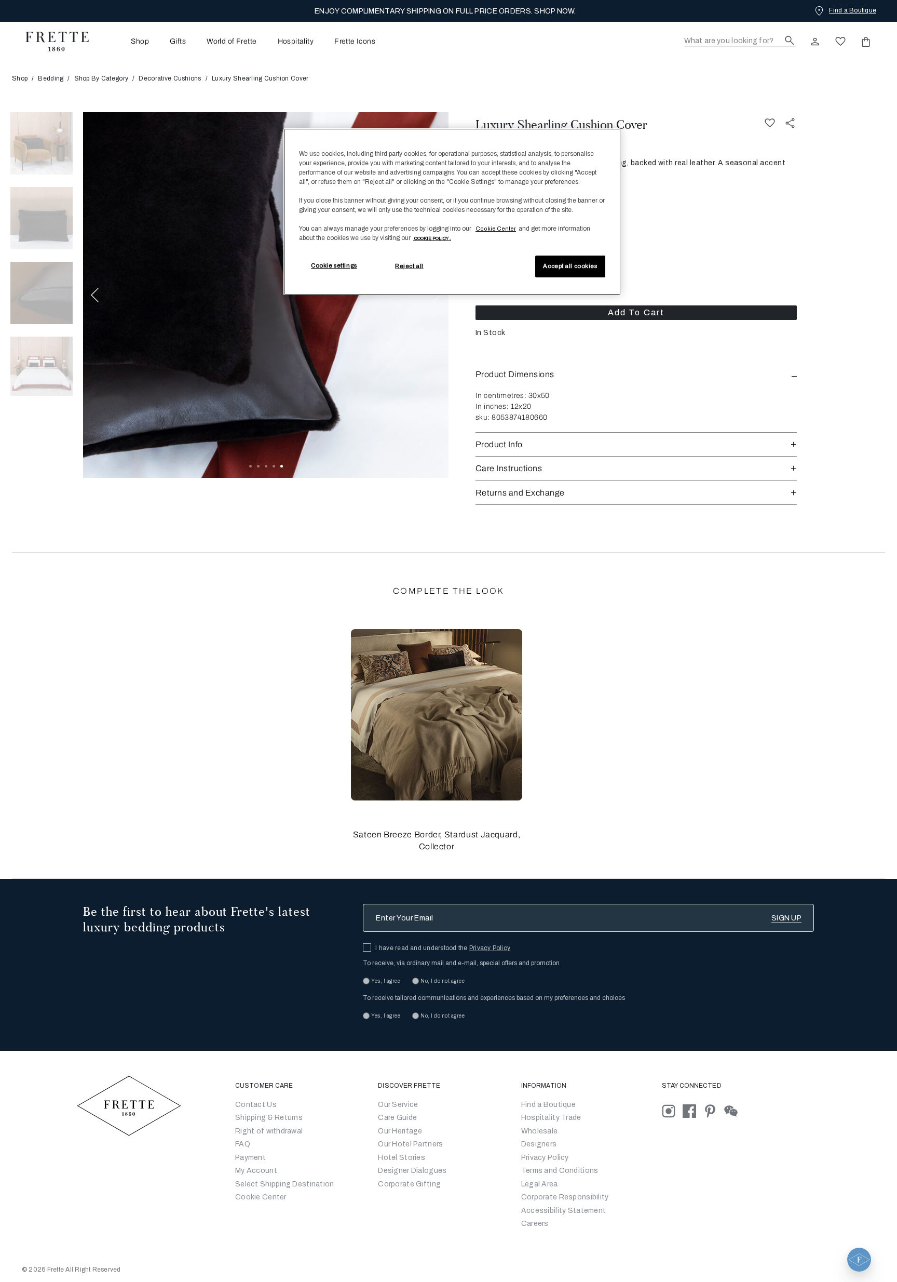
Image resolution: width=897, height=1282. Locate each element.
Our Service (398, 1105)
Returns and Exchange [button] (520, 492)
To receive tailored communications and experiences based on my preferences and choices (494, 997)
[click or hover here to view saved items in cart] (866, 41)
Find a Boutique (548, 1105)
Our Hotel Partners (410, 1144)
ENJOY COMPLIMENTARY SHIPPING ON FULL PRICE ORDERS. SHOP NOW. (445, 11)
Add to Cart (636, 312)
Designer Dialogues (412, 1170)
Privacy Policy (489, 948)
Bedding (50, 78)
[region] (452, 212)
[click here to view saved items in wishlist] (840, 41)
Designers (539, 1144)
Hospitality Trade (551, 1117)
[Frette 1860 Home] (52, 41)
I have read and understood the (442, 948)
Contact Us (256, 1105)
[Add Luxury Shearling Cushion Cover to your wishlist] (770, 123)
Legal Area (539, 1184)
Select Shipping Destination (284, 1184)
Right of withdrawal (269, 1131)
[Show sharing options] (790, 123)
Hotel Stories (401, 1157)
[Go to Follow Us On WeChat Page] (733, 1111)
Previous (95, 295)
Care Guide (397, 1117)
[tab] (41, 143)
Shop (20, 78)
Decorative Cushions (170, 78)
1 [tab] (250, 466)
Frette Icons (354, 41)
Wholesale (539, 1131)
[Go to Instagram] (672, 1111)
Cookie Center (261, 1197)
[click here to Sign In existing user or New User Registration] (815, 41)
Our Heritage (400, 1131)
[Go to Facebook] (693, 1111)
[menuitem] (125, 41)
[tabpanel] (265, 295)
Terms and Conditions (560, 1170)
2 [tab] (258, 466)
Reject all (409, 266)
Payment (250, 1157)
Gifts (178, 41)
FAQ (242, 1144)
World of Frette (231, 41)
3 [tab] (266, 466)
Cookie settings (334, 265)
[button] (636, 374)
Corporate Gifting (409, 1184)
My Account (256, 1170)
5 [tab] (282, 466)
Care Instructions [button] (508, 468)
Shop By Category (101, 78)
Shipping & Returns (269, 1117)
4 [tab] (274, 466)
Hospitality (296, 41)
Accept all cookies (570, 266)
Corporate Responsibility (565, 1197)
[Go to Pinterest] (713, 1111)
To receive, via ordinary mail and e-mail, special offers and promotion (461, 963)
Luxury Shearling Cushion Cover (561, 124)
